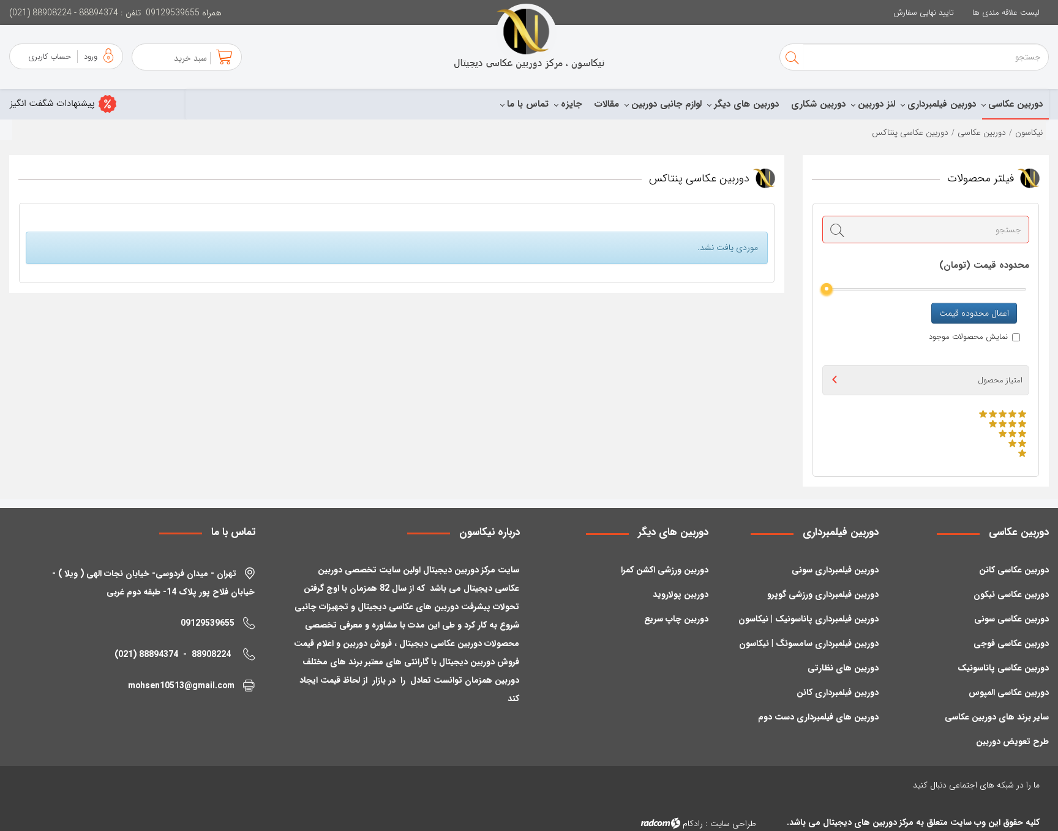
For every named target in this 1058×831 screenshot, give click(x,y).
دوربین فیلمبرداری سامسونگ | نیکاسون (809, 643)
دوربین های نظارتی (843, 668)
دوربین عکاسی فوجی (1011, 643)
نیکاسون (1029, 132)
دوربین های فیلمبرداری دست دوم (818, 717)
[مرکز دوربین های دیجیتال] (529, 36)
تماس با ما (528, 104)
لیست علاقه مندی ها (1006, 12)
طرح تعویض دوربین (1012, 741)
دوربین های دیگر (746, 104)
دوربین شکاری (818, 104)
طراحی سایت (733, 823)
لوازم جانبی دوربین (666, 104)
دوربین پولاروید (680, 594)
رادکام (693, 823)
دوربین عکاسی (1015, 104)
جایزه (571, 104)
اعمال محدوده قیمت (974, 313)
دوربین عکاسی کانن (1014, 570)
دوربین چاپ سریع (676, 619)
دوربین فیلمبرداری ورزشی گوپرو (823, 594)
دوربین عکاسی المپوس (1009, 692)
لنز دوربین (876, 104)
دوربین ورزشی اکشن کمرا (664, 570)
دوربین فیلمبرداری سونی (835, 570)
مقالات (606, 104)
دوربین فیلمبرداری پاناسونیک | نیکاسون (808, 619)
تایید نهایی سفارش (923, 12)
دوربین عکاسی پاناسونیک (1003, 668)
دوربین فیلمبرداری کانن (838, 692)
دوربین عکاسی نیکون (1011, 594)
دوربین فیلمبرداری (941, 104)
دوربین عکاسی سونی (1011, 619)
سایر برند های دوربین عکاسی (997, 717)
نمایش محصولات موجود (968, 337)
